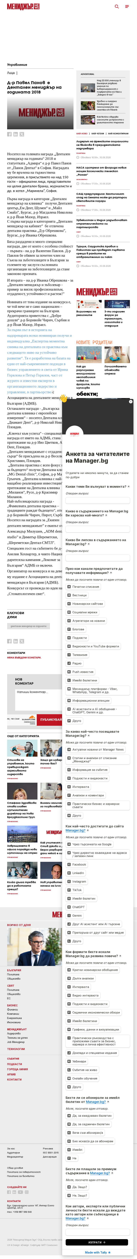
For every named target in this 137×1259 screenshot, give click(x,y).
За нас (11, 1148)
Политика (13, 974)
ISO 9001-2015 (51, 1152)
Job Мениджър (16, 1042)
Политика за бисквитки (20, 1176)
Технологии (16, 1049)
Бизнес (12, 1005)
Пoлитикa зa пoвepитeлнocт (24, 1172)
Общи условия (15, 1168)
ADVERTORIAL (87, 74)
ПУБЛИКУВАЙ (51, 719)
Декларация (50, 1157)
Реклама (48, 1148)
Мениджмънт (17, 1029)
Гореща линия (17, 1069)
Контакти (14, 1079)
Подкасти (14, 1064)
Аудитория (13, 1152)
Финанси (12, 1009)
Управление (17, 65)
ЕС (9, 998)
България (14, 970)
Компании (13, 1014)
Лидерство (14, 1033)
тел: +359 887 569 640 (19, 1212)
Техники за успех (17, 1038)
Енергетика (14, 1018)
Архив (11, 1074)
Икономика (14, 1022)
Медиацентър (15, 1157)
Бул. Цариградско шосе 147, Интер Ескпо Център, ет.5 (30, 1206)
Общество (14, 978)
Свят (10, 985)
